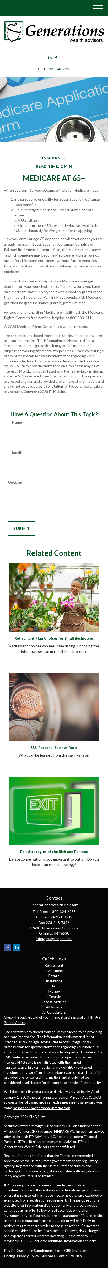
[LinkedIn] (50, 57)
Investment (54, 970)
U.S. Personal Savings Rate (54, 747)
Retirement (54, 965)
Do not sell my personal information (41, 1108)
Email (16, 452)
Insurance (54, 981)
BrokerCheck (14, 1022)
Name (17, 422)
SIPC (70, 1131)
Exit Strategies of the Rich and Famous (54, 851)
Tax (54, 986)
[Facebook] (56, 57)
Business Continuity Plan (61, 1256)
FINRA (59, 1131)
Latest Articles (54, 1001)
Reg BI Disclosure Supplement (29, 1250)
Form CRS (63, 1250)
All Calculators (54, 1012)
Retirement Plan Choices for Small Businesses (54, 638)
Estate (54, 975)
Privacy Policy (28, 1256)
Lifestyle (54, 996)
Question (16, 482)
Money (54, 991)
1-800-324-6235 (56, 69)
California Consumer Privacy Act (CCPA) (68, 1097)
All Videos (54, 1007)
